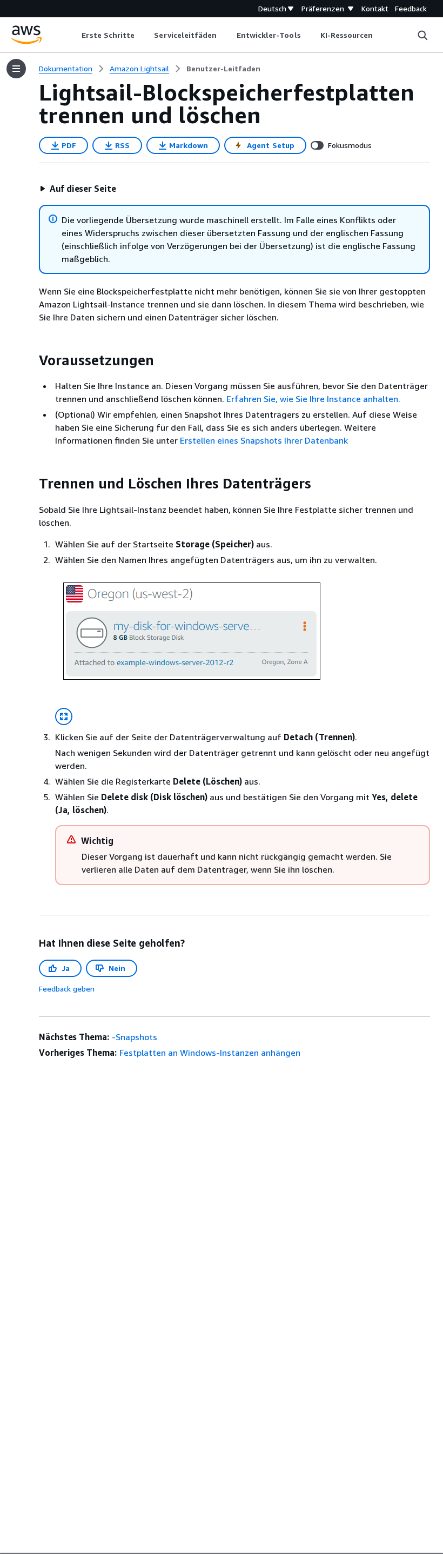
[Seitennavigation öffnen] (16, 68)
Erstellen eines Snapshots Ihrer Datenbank (264, 440)
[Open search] (422, 35)
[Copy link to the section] (30, 360)
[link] (223, 68)
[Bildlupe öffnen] (63, 716)
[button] (77, 188)
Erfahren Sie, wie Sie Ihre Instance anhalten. (313, 398)
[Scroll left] (73, 35)
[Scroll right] (381, 35)
